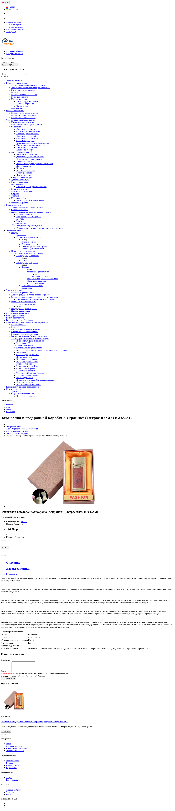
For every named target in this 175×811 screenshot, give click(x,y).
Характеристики (18, 568)
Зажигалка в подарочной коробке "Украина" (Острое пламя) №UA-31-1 (34, 722)
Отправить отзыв (8, 678)
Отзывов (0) (11, 574)
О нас (8, 744)
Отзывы (9, 763)
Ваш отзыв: (6, 671)
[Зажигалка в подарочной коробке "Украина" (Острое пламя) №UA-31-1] (61, 506)
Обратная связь (12, 761)
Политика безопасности (16, 748)
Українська (13, 9)
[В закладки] (2, 555)
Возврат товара (12, 765)
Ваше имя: (5, 660)
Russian (11, 7)
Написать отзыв (18, 517)
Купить (4, 548)
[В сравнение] (5, 555)
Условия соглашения (15, 751)
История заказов (13, 780)
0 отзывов (5, 517)
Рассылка (10, 794)
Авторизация (17, 27)
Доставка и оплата (14, 746)
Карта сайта (11, 768)
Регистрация (16, 25)
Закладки (10, 792)
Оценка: (4, 676)
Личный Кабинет (13, 790)
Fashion (24, 522)
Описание (13, 562)
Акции (9, 777)
